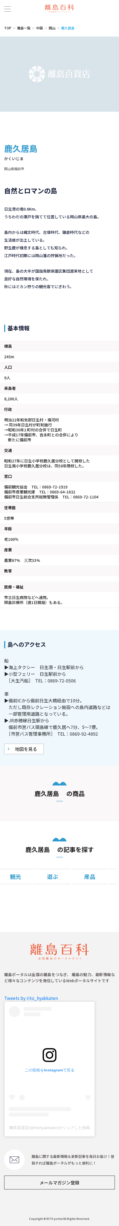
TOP (7, 27)
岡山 (52, 28)
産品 (89, 876)
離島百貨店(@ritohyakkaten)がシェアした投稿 (49, 1127)
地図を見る (26, 749)
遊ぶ (52, 876)
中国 (39, 28)
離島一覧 (23, 28)
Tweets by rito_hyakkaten (31, 998)
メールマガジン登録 (59, 1182)
